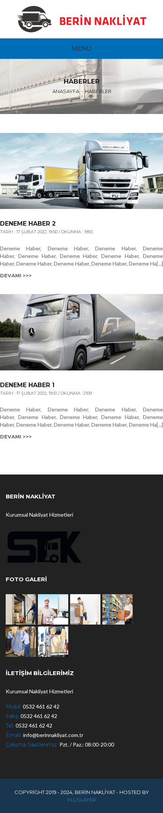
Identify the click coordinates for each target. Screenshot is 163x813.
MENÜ (81, 48)
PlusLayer (81, 800)
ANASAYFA (65, 91)
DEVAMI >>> (16, 275)
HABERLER (98, 91)
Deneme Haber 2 (28, 223)
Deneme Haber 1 (27, 385)
